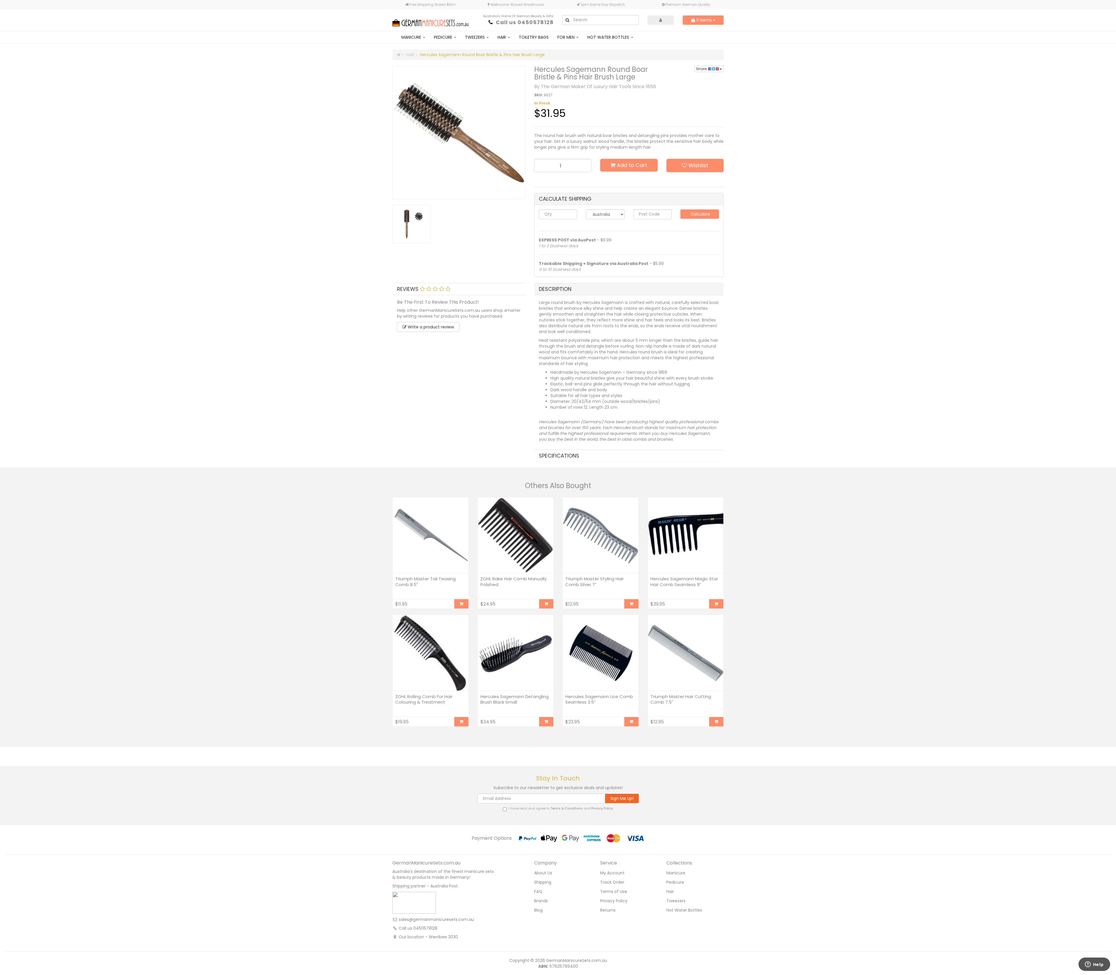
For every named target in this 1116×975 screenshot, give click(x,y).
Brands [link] (541, 901)
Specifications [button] (559, 455)
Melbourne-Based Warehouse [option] (517, 4)
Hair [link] (670, 891)
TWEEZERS (475, 37)
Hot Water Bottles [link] (684, 910)
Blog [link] (538, 910)
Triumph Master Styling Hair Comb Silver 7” (594, 582)
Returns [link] (608, 910)
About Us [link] (543, 873)
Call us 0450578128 (525, 22)
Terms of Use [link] (613, 891)
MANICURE (411, 37)
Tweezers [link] (676, 901)
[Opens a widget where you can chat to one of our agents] (1094, 965)
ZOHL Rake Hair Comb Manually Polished (513, 582)
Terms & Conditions (566, 808)
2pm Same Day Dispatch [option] (602, 4)
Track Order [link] (612, 882)
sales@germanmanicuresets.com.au (436, 919)
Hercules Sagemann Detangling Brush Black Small (514, 699)
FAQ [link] (538, 891)
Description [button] (555, 289)
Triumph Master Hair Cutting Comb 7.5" (680, 699)
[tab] (459, 289)
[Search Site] (567, 20)
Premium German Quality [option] (687, 4)
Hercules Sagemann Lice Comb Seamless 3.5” (599, 699)
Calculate (699, 214)
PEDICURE (443, 37)
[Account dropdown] (661, 20)
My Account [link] (612, 873)
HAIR (502, 37)
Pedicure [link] (675, 882)
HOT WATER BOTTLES (608, 37)
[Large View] (411, 224)
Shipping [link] (542, 882)
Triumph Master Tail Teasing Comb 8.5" (425, 582)
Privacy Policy (602, 808)
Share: (702, 68)
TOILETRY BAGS (534, 37)
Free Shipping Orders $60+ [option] (432, 4)
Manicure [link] (675, 873)
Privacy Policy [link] (613, 901)
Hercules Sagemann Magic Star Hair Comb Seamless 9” (684, 582)
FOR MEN (566, 37)
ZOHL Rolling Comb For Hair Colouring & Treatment (424, 699)
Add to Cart (631, 165)
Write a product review (430, 327)
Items (704, 20)
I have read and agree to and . (561, 808)
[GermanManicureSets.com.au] (430, 19)
